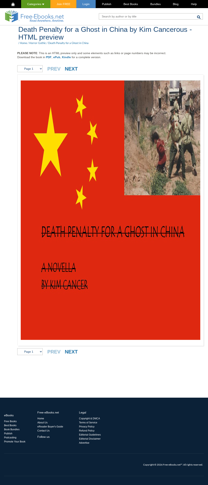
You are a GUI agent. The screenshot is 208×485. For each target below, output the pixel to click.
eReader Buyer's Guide (50, 426)
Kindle (66, 57)
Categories (34, 4)
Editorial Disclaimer (90, 438)
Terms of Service (88, 422)
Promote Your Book (14, 441)
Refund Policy (86, 430)
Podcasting (10, 437)
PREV (54, 69)
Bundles (155, 4)
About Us (42, 422)
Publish (106, 4)
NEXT (71, 69)
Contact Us (43, 430)
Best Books (131, 4)
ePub (56, 57)
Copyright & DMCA (89, 418)
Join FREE (63, 4)
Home (23, 43)
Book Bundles (12, 429)
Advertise (84, 442)
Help (194, 4)
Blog (176, 4)
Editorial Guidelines (90, 434)
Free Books (10, 421)
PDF (49, 57)
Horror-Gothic (37, 43)
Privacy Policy (86, 426)
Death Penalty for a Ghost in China (68, 43)
